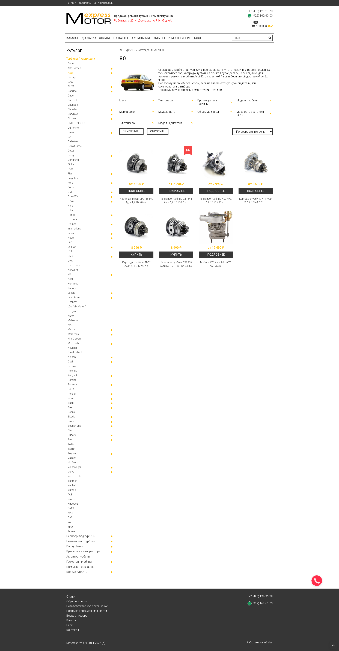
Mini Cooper (74, 338)
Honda (71, 214)
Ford (70, 182)
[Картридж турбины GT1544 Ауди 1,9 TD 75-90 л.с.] (176, 163)
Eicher (71, 164)
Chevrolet (73, 114)
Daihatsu (73, 141)
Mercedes (73, 334)
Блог (198, 38)
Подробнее (136, 191)
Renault (72, 393)
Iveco (71, 237)
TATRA (71, 448)
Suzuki (71, 439)
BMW (71, 86)
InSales (268, 642)
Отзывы (159, 38)
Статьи (72, 3)
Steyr (70, 430)
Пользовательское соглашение (87, 606)
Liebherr (72, 302)
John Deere (74, 265)
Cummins (73, 127)
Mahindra (73, 320)
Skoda (71, 416)
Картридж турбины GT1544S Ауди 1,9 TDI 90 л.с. (136, 200)
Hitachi (72, 210)
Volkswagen (75, 467)
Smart (71, 421)
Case (70, 95)
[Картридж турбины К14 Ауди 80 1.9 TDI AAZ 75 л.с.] (256, 163)
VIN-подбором (189, 83)
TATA (71, 444)
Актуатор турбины (78, 556)
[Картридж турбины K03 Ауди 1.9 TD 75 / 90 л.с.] (216, 163)
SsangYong (74, 425)
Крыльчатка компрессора (83, 551)
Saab (71, 402)
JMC (70, 260)
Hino (70, 205)
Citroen (72, 118)
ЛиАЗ (71, 508)
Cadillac (72, 91)
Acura (71, 63)
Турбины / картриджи (80, 58)
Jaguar (72, 247)
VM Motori (73, 462)
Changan (73, 104)
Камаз (71, 499)
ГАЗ (70, 494)
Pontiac (72, 380)
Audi (70, 72)
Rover (71, 398)
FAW (70, 169)
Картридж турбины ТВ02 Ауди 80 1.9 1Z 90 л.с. (136, 264)
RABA (71, 389)
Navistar (72, 347)
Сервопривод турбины (80, 536)
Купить (136, 254)
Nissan (72, 357)
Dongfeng (73, 159)
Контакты (120, 38)
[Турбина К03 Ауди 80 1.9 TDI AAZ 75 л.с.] (216, 227)
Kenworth (73, 269)
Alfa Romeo (74, 68)
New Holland (75, 352)
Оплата (104, 38)
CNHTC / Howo (76, 123)
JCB (70, 251)
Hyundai (72, 224)
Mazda (71, 329)
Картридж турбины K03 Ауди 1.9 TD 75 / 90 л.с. (216, 200)
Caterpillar (73, 100)
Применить (131, 131)
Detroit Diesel (75, 146)
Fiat (70, 173)
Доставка (85, 3)
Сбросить (157, 131)
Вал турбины (74, 546)
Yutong (72, 490)
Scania (72, 412)
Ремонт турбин (179, 38)
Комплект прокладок (80, 566)
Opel (70, 361)
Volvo (71, 471)
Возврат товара (76, 615)
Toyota (72, 453)
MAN (70, 324)
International (75, 228)
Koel (70, 279)
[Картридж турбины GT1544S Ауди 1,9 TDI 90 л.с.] (136, 163)
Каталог (72, 38)
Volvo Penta (74, 476)
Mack (71, 315)
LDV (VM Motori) (77, 306)
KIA (70, 274)
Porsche (72, 384)
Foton (71, 187)
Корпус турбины (76, 572)
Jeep (70, 256)
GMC (70, 191)
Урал (70, 526)
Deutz (71, 150)
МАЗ (70, 512)
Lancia (71, 292)
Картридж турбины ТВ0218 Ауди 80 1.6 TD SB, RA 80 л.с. (176, 264)
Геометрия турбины (79, 561)
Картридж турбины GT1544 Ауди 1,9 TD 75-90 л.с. (176, 200)
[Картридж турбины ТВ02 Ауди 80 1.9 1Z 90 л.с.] (136, 227)
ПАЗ (70, 517)
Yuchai (72, 485)
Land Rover (74, 297)
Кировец (73, 503)
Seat (70, 407)
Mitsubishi (73, 343)
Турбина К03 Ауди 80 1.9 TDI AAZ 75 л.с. (216, 264)
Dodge (71, 155)
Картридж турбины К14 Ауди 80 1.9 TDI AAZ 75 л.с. (255, 200)
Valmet (72, 457)
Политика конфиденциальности (86, 611)
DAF (70, 136)
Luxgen (72, 311)
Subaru (72, 435)
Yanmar (72, 480)
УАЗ (70, 522)
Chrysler (72, 109)
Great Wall (73, 196)
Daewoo (72, 132)
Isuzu (71, 233)
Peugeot (72, 375)
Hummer (73, 219)
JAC (70, 242)
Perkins (72, 366)
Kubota (72, 288)
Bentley (72, 77)
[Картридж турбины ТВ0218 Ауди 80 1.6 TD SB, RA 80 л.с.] (176, 227)
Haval (71, 201)
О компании (140, 38)
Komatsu (73, 283)
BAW (70, 81)
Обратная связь (103, 3)
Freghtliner (73, 178)
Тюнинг (72, 531)
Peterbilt (72, 370)
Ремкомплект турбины (80, 541)
